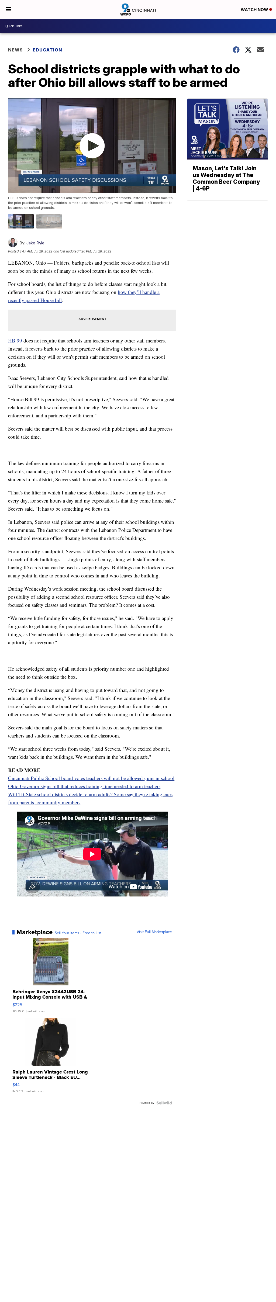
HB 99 (15, 340)
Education (47, 50)
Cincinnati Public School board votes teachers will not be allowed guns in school (91, 778)
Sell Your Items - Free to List (78, 933)
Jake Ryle (35, 242)
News (15, 50)
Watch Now (255, 9)
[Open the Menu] (8, 9)
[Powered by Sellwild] (164, 1103)
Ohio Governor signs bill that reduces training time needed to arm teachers (84, 786)
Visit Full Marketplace (154, 932)
